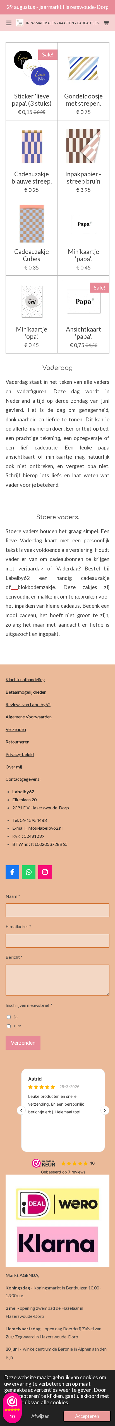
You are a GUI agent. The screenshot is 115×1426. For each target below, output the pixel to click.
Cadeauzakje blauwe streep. (31, 177)
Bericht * (14, 957)
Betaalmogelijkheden (26, 692)
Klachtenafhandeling (25, 679)
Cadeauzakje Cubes (31, 255)
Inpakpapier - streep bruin (83, 177)
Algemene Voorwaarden (29, 716)
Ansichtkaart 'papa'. (83, 333)
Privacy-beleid (20, 754)
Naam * (13, 896)
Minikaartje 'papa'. (83, 255)
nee (17, 1025)
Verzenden (16, 729)
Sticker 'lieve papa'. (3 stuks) (32, 100)
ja (16, 1016)
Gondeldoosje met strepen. (83, 100)
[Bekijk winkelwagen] (106, 22)
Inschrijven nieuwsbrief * (29, 1005)
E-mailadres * (18, 926)
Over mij (14, 766)
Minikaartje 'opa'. (31, 333)
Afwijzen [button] (40, 1416)
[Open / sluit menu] (9, 22)
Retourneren (17, 741)
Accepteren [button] (87, 1416)
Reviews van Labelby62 (28, 704)
